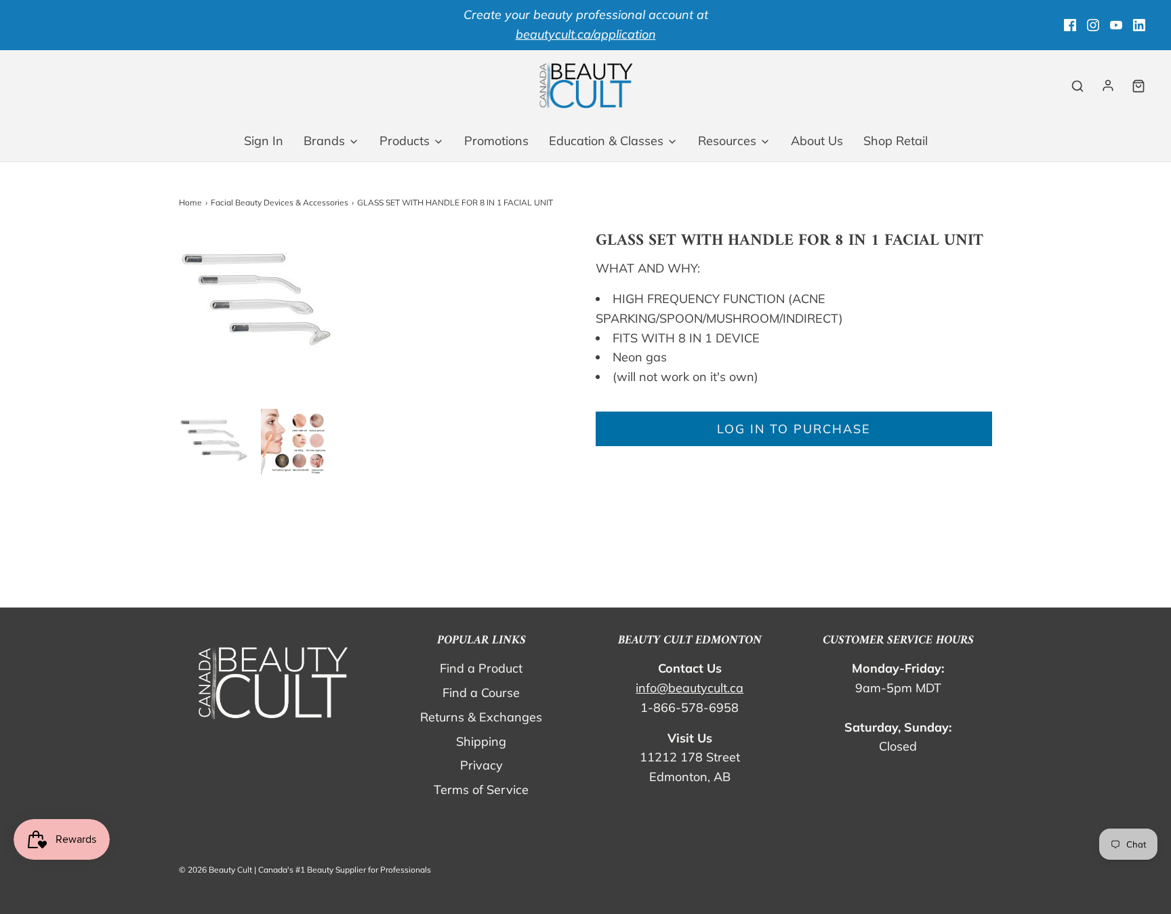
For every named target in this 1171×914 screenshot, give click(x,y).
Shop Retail (895, 140)
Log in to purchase (794, 429)
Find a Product (481, 668)
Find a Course (481, 692)
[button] (213, 443)
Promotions (496, 140)
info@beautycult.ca (689, 688)
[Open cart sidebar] (1138, 86)
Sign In (263, 140)
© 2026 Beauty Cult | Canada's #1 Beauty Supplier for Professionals (305, 870)
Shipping (481, 741)
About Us (817, 140)
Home (190, 202)
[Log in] (1108, 85)
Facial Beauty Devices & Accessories (279, 202)
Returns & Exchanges (481, 717)
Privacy (481, 765)
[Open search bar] (1077, 86)
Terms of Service (481, 789)
